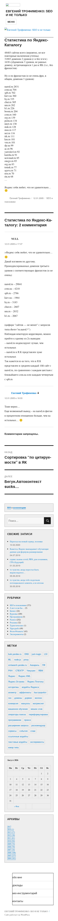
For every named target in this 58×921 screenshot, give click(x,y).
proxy (26, 659)
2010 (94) (11, 840)
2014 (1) (10, 829)
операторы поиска (17, 714)
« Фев (16, 806)
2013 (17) (11, 832)
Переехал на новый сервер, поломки (26, 541)
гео (9, 697)
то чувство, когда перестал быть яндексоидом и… (24, 571)
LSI (45, 654)
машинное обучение (18, 708)
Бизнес (13, 610)
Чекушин (31, 670)
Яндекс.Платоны (35, 681)
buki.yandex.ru (14, 654)
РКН (10, 670)
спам (32, 730)
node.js (17, 659)
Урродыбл (14, 628)
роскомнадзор (38, 725)
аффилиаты (25, 692)
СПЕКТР (19, 670)
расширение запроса (18, 725)
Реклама (13, 622)
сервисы (12, 730)
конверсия (13, 703)
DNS (26, 654)
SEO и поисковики (18, 605)
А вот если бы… (17, 608)
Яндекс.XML (24, 676)
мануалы (25, 703)
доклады (17, 885)
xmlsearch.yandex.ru (17, 665)
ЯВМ (40, 670)
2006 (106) (11, 852)
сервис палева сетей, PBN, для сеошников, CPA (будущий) (29, 561)
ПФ (43, 665)
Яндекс (11, 676)
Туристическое (16, 625)
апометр (12, 692)
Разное (13, 619)
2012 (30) (11, 835)
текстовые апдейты (17, 741)
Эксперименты (16, 634)
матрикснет (38, 703)
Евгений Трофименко (20, 198)
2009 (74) (11, 843)
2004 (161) (11, 858)
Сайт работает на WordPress (17, 914)
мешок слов (36, 708)
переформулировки (38, 714)
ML (9, 659)
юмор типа (13, 747)
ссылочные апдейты (18, 736)
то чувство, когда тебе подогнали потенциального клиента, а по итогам (27, 581)
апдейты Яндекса (30, 687)
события (23, 730)
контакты (17, 901)
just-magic (36, 654)
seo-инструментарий (24, 893)
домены (18, 697)
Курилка (13, 613)
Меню (11, 21)
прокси (27, 719)
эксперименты (37, 741)
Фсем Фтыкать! (17, 631)
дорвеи (28, 697)
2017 (9, 826)
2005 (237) (11, 855)
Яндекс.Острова (16, 681)
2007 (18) (11, 849)
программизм (14, 719)
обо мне (17, 877)
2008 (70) (11, 846)
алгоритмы (13, 687)
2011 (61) (11, 838)
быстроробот (40, 692)
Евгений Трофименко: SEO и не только (29, 13)
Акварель (34, 665)
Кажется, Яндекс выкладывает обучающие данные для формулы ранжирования (29, 550)
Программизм (16, 616)
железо (38, 697)
